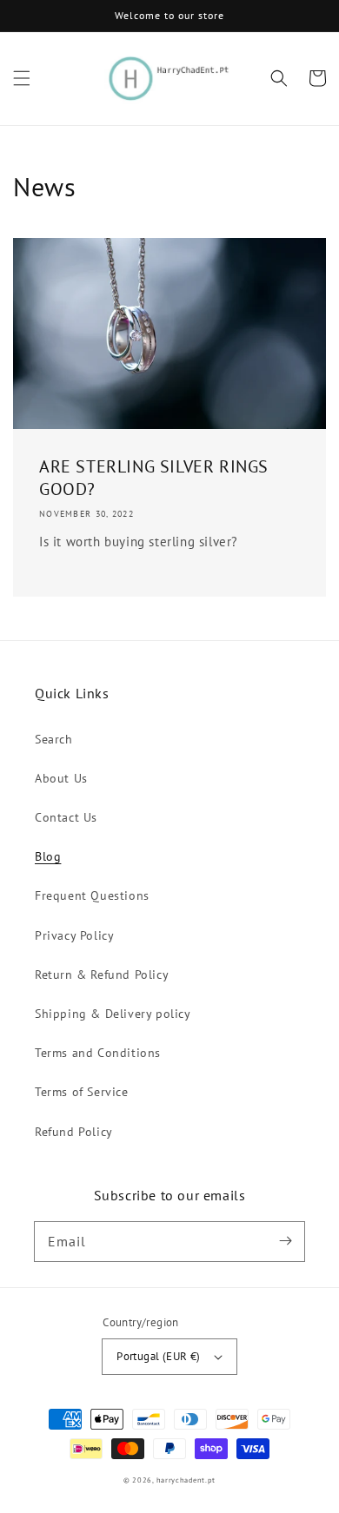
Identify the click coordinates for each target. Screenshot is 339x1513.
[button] (22, 78)
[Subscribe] (285, 1241)
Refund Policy (74, 1132)
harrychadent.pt (186, 1480)
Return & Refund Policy (102, 974)
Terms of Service (82, 1092)
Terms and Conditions (98, 1052)
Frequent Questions (92, 895)
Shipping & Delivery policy (113, 1013)
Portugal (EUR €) (158, 1356)
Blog (48, 856)
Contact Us (66, 817)
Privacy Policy (74, 935)
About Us (61, 778)
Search (54, 739)
